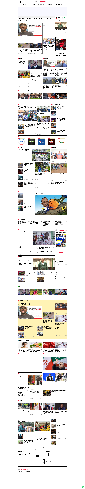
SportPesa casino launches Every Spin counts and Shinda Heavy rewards (61, 119)
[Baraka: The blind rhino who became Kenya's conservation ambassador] (20, 442)
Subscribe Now (61, 43)
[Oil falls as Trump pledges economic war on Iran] (41, 155)
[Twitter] (52, 454)
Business (21, 147)
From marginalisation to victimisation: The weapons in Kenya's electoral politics (47, 29)
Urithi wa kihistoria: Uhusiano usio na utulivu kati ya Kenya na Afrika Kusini (48, 412)
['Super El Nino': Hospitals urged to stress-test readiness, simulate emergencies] (24, 45)
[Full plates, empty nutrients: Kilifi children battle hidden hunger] (36, 345)
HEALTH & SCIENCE (24, 340)
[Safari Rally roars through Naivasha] (30, 363)
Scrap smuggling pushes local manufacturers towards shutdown (28, 164)
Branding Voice (56, 104)
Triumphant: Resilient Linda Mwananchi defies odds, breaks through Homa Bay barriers (60, 101)
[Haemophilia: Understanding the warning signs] (61, 345)
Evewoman (55, 417)
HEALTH (36, 4)
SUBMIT (38, 456)
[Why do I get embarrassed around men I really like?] (53, 431)
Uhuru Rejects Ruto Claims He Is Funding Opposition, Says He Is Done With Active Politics (61, 30)
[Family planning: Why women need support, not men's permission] (24, 345)
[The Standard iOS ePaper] (64, 55)
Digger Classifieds (48, 461)
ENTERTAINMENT (42, 4)
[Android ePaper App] (57, 55)
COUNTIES (26, 4)
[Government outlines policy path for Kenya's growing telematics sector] (20, 171)
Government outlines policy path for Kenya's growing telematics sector (28, 170)
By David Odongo (22, 21)
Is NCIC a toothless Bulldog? (41, 113)
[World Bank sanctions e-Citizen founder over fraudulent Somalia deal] (20, 177)
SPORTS (38, 4)
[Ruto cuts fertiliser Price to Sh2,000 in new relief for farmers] (43, 119)
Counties (54, 147)
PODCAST (56, 4)
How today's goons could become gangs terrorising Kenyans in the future (28, 194)
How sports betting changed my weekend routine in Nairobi (61, 131)
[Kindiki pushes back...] (51, 204)
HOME (23, 4)
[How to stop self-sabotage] (53, 420)
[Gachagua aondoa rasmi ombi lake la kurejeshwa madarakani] (61, 406)
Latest (20, 58)
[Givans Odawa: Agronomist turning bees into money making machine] (42, 167)
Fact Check (21, 373)
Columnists (22, 219)
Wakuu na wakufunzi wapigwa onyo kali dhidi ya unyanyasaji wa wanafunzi (36, 412)
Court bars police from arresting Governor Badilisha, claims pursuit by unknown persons (30, 125)
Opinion (21, 191)
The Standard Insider (24, 300)
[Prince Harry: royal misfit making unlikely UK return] (49, 377)
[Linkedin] (58, 454)
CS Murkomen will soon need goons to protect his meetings (22, 222)
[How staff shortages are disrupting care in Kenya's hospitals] (35, 380)
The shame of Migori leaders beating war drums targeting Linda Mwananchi (36, 50)
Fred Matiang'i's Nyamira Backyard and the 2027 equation (27, 207)
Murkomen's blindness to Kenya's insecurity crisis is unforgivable (28, 201)
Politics (21, 229)
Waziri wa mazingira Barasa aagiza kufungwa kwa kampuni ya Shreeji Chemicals (23, 411)
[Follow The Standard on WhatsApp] (83, 487)
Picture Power (22, 353)
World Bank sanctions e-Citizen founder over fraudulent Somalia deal (27, 177)
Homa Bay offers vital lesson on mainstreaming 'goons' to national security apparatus (46, 223)
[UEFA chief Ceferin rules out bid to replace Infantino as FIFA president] (35, 64)
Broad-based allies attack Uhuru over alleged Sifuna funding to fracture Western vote (48, 46)
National (21, 104)
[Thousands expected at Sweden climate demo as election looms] (61, 377)
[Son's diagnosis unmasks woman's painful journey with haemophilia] (49, 345)
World (45, 353)
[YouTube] (64, 454)
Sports (20, 286)
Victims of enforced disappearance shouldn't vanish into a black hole (34, 222)
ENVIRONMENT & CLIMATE (50, 4)
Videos (20, 256)
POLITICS (28, 4)
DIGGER (61, 4)
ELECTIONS (46, 4)
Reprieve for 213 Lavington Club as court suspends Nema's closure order (28, 183)
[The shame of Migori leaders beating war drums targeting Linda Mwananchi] (36, 45)
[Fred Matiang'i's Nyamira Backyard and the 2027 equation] (20, 208)
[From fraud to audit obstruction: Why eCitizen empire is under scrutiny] (30, 30)
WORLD (34, 4)
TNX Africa (22, 417)
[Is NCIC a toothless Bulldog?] (43, 109)
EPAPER (59, 4)
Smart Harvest (39, 417)
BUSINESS (31, 4)
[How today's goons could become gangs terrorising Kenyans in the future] (20, 195)
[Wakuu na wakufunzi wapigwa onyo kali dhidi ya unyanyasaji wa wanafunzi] (36, 406)
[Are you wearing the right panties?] (53, 425)
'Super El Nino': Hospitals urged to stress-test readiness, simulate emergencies (23, 50)
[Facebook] (46, 454)
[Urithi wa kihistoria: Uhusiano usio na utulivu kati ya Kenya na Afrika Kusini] (49, 406)
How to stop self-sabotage (61, 419)
